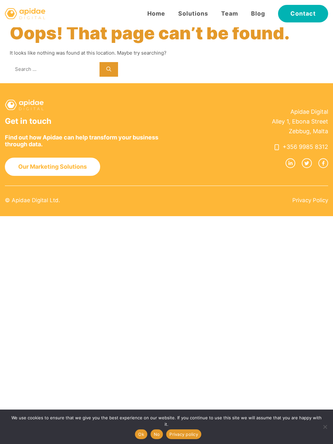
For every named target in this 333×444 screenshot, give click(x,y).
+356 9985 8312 (305, 146)
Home (156, 13)
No (157, 434)
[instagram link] (290, 163)
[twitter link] (307, 163)
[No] (325, 427)
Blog (258, 13)
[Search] (109, 69)
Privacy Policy (310, 200)
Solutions (193, 13)
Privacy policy (183, 434)
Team (229, 13)
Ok (141, 434)
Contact (303, 13)
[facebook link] (323, 163)
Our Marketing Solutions (52, 166)
